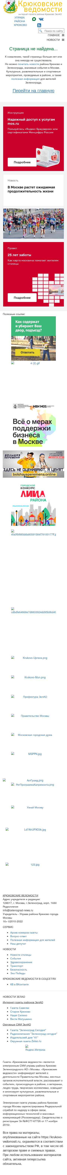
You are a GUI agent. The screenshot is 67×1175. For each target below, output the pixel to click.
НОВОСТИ (54, 39)
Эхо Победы (17, 973)
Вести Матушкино (21, 1019)
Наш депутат (18, 943)
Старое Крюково (20, 1011)
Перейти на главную (33, 90)
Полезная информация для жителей (32, 940)
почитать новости (28, 64)
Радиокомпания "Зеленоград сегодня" (33, 1033)
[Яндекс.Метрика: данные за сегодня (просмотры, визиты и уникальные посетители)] (35, 1048)
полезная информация (25, 79)
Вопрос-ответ (18, 936)
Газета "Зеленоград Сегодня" (28, 1030)
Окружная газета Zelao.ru (25, 1041)
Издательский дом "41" (24, 1037)
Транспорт (16, 966)
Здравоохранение (21, 962)
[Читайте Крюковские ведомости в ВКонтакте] (41, 18)
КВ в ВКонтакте (19, 984)
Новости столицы (20, 954)
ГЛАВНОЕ (55, 35)
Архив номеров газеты (24, 932)
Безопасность (18, 969)
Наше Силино (18, 1015)
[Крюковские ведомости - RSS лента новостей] (39, 25)
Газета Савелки (19, 1008)
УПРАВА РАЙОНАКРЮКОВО (20, 21)
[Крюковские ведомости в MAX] (34, 18)
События (15, 958)
